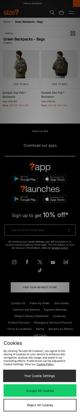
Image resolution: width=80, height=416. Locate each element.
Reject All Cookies (40, 405)
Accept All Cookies (40, 390)
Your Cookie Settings (39, 376)
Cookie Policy (45, 364)
